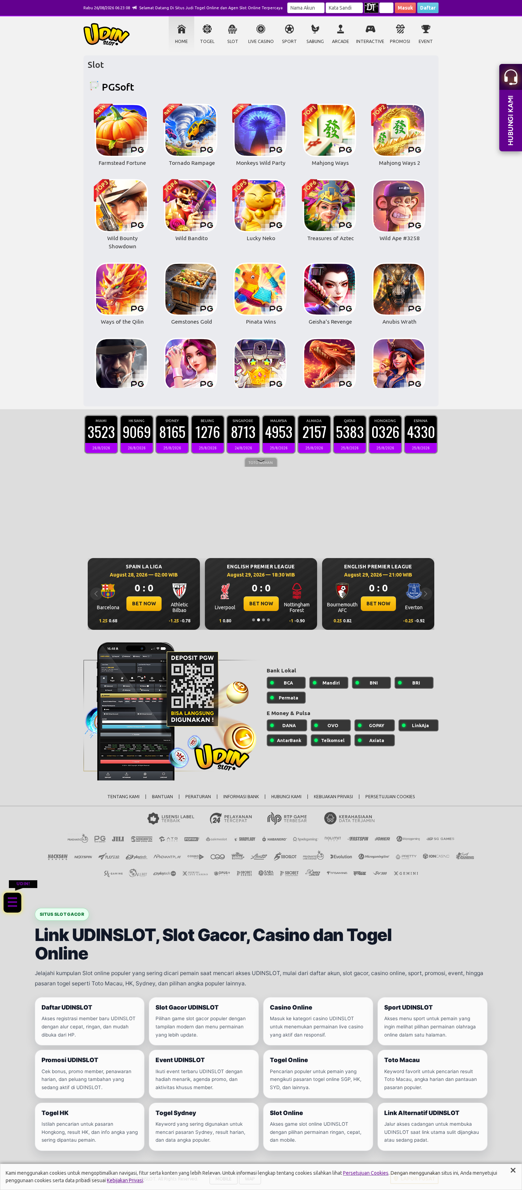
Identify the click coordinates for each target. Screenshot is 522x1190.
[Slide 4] (268, 620)
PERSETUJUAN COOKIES (390, 796)
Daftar (428, 8)
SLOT (232, 41)
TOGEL (207, 41)
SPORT (289, 41)
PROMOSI (400, 41)
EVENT (426, 41)
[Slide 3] (263, 620)
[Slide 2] (258, 620)
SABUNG (315, 41)
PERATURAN (198, 796)
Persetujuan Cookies (365, 1173)
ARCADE (340, 41)
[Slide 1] (253, 620)
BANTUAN (162, 796)
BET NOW (144, 603)
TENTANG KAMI (123, 796)
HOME (181, 41)
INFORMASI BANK (241, 796)
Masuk (405, 8)
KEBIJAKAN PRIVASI (333, 796)
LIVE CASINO (261, 41)
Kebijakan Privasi (125, 1180)
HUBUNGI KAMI (286, 796)
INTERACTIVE (370, 41)
